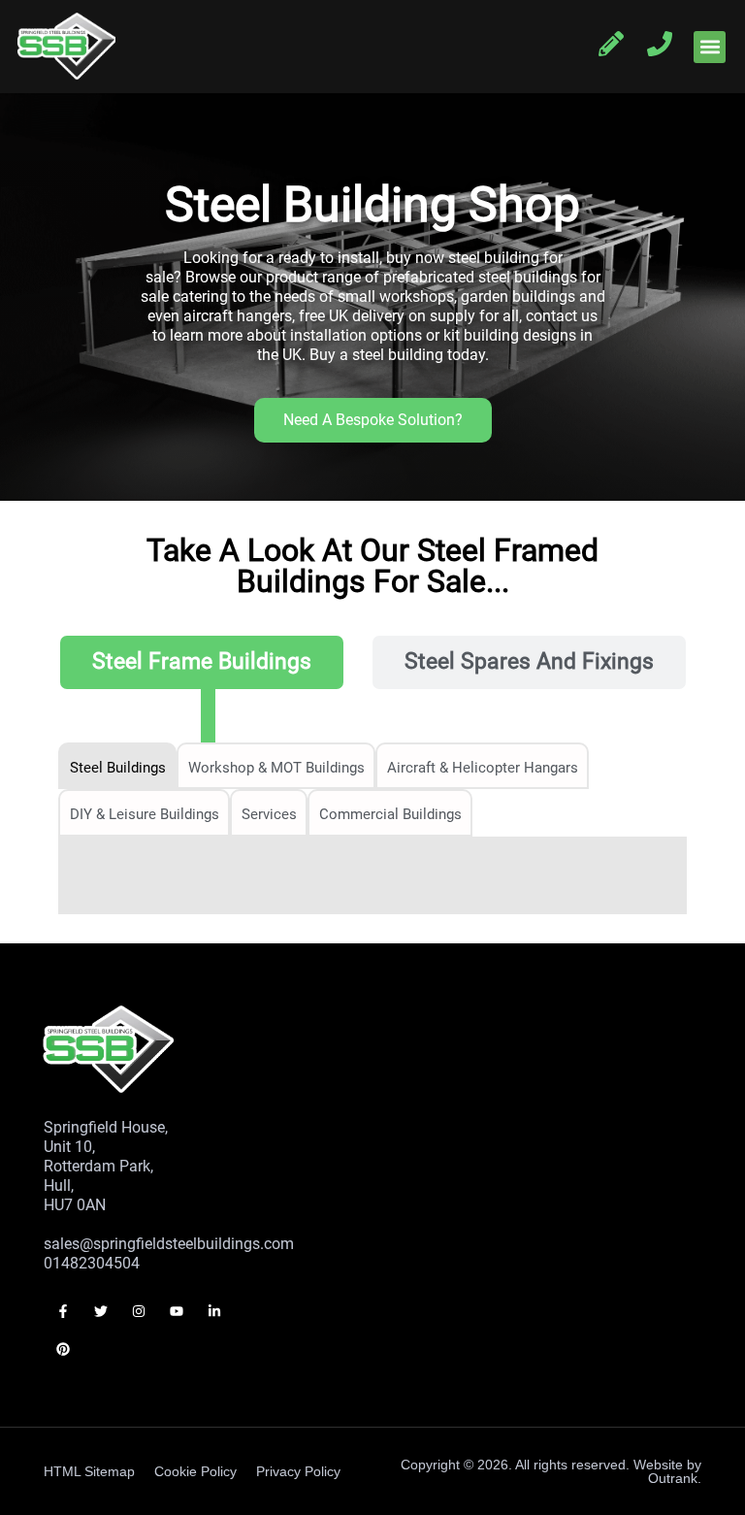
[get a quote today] (611, 43)
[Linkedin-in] (215, 1312)
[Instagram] (138, 1312)
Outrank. (674, 1478)
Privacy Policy (298, 1471)
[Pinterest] (62, 1349)
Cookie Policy (195, 1471)
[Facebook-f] (62, 1312)
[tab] (201, 662)
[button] (710, 47)
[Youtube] (177, 1312)
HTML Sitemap (89, 1471)
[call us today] (659, 43)
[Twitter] (100, 1312)
